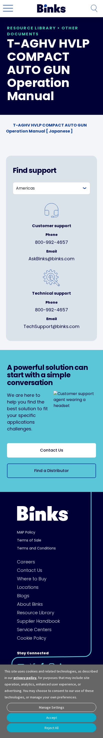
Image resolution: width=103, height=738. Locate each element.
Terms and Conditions (36, 548)
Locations (27, 587)
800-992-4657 (51, 242)
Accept (51, 717)
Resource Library (35, 612)
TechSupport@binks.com (52, 326)
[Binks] (50, 8)
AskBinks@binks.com (51, 259)
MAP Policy (26, 532)
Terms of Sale (29, 540)
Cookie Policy (31, 638)
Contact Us (51, 450)
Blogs (23, 596)
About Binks (30, 604)
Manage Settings (51, 707)
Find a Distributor (51, 470)
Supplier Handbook (38, 621)
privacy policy (25, 677)
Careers (26, 562)
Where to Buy (31, 579)
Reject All (51, 728)
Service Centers (34, 629)
